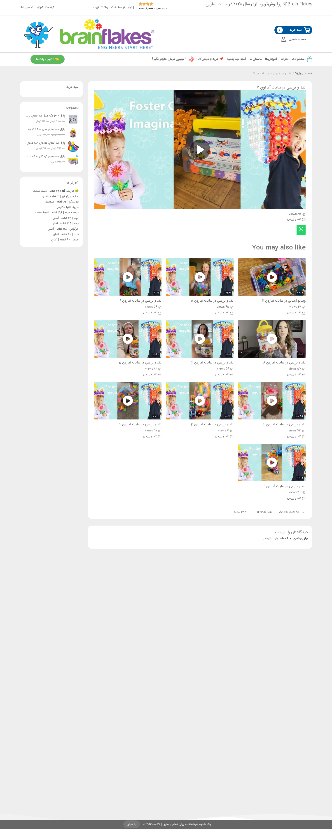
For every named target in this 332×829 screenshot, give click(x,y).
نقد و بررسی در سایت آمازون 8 (284, 363)
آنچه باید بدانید (236, 59)
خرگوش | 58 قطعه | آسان (63, 228)
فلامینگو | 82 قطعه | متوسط (62, 201)
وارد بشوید (271, 538)
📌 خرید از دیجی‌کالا (210, 59)
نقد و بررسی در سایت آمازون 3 (212, 424)
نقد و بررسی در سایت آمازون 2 (140, 424)
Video (299, 74)
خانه (309, 74)
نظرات (284, 59)
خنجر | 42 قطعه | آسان (65, 239)
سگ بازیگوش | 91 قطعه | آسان (60, 196)
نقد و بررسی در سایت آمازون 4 (284, 424)
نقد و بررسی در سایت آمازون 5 (140, 363)
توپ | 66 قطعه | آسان (66, 218)
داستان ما (256, 59)
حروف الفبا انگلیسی (67, 207)
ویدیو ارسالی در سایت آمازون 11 (284, 301)
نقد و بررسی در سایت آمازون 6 (212, 363)
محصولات (298, 59)
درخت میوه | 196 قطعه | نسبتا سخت (57, 212)
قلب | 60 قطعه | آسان (66, 234)
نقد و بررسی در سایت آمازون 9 (140, 301)
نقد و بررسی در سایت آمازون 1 (285, 486)
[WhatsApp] (301, 230)
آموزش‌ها (271, 59)
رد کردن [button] (132, 824)
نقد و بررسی (294, 219)
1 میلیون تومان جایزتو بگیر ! (169, 59)
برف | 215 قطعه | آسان (65, 223)
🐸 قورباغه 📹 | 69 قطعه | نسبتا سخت (56, 191)
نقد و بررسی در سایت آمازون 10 (212, 301)
